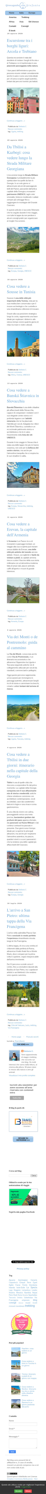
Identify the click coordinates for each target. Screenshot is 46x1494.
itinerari (21, 1303)
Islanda (12, 1287)
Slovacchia (22, 506)
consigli (12, 1302)
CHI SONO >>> (23, 1044)
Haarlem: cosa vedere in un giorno (27, 1350)
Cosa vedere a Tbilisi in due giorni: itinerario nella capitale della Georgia (22, 765)
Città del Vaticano (17, 1025)
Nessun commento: (15, 129)
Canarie (34, 1280)
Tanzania (12, 1298)
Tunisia (19, 375)
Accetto (18, 1491)
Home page (16, 1037)
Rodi (15, 1295)
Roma (20, 1295)
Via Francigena (13, 1028)
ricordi (35, 1303)
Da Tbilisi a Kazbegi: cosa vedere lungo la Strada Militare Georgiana (19, 157)
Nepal (34, 1293)
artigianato (26, 1300)
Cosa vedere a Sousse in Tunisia (21, 288)
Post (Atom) (20, 1041)
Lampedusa (26, 1290)
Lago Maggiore (15, 1290)
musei (27, 1303)
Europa (13, 271)
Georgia (20, 271)
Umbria (19, 1298)
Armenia (14, 621)
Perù (11, 1295)
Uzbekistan (28, 1298)
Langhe (34, 1290)
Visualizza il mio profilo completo (22, 1075)
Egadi (35, 1282)
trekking (20, 132)
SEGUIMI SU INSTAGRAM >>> (23, 1139)
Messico (19, 1293)
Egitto (11, 1285)
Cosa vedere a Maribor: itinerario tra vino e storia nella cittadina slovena (29, 1391)
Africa (13, 375)
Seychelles (32, 1295)
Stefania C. (28, 1051)
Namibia (27, 1293)
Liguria (13, 132)
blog (35, 1300)
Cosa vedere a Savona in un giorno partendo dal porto (28, 1403)
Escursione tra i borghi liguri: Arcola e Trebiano (21, 45)
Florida (24, 1285)
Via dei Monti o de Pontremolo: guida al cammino (22, 642)
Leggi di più (26, 1487)
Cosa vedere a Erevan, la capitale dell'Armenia (22, 529)
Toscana (20, 739)
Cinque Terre (25, 1282)
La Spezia (31, 1287)
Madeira (12, 1293)
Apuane (12, 1280)
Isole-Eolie (20, 1287)
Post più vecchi (32, 1037)
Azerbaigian (23, 1280)
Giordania (33, 1285)
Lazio (27, 1025)
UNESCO (27, 271)
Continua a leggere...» (16, 121)
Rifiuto (28, 1491)
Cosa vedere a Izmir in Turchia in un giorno (29, 1363)
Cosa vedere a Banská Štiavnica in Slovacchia (23, 395)
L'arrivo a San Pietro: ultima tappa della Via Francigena (19, 918)
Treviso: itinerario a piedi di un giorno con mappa (29, 1376)
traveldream (20, 1306)
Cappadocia (13, 1282)
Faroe (17, 1285)
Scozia (25, 1295)
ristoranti (12, 1306)
